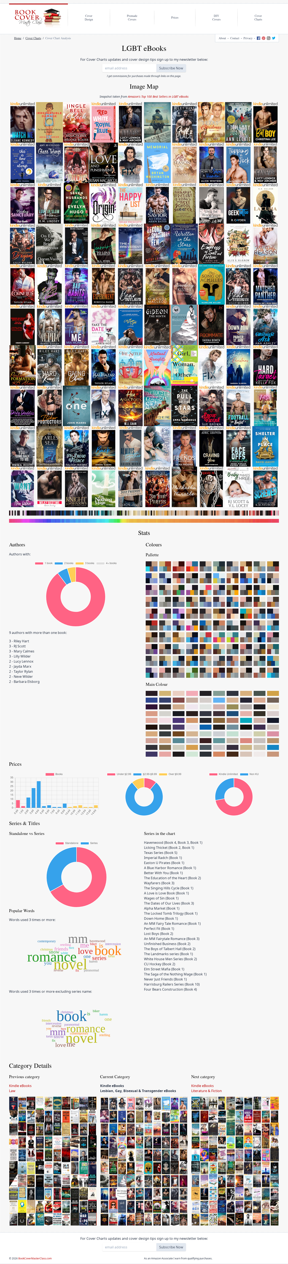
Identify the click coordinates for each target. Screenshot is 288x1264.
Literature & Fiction (206, 1090)
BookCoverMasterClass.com (35, 1258)
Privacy (248, 38)
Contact (234, 38)
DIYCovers (216, 18)
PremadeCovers (132, 18)
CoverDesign (89, 18)
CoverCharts (258, 18)
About (222, 38)
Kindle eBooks (20, 1085)
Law (12, 1090)
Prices (174, 17)
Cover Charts (33, 38)
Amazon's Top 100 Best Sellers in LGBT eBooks (158, 97)
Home (17, 38)
